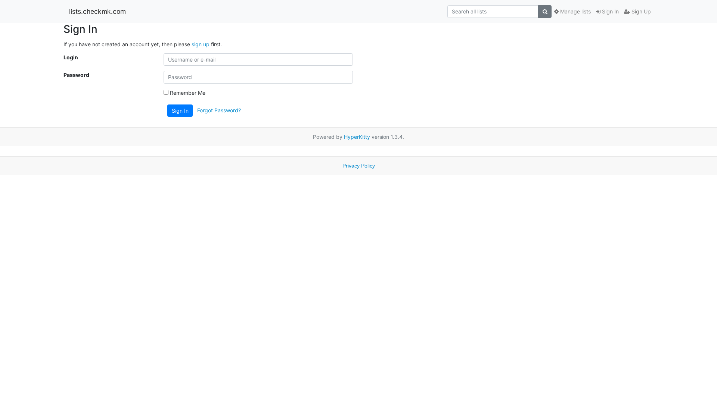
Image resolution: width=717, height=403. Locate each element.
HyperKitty (357, 137)
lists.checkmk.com (97, 11)
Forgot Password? (219, 110)
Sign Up (640, 11)
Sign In (609, 11)
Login (70, 57)
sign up (200, 44)
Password (76, 75)
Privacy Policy (358, 166)
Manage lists (575, 11)
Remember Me (186, 93)
